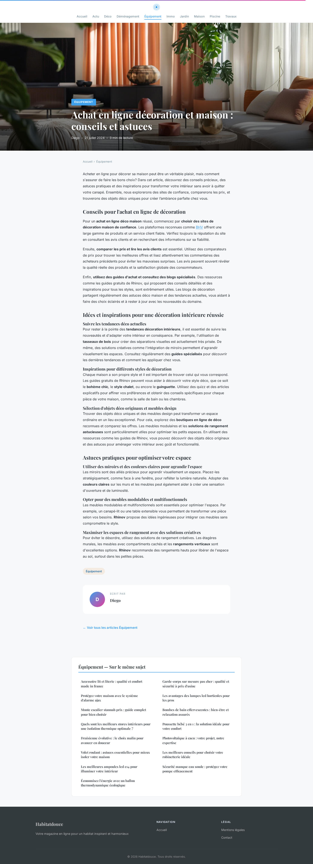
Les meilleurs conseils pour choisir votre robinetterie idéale (192, 754)
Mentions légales (233, 830)
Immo (171, 16)
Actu (95, 16)
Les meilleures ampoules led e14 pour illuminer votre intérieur (109, 768)
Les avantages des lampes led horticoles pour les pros (196, 698)
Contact (226, 837)
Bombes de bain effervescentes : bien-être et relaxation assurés (195, 712)
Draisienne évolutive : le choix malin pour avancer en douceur (112, 740)
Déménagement (128, 16)
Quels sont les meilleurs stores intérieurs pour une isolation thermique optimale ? (116, 726)
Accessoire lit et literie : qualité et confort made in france (111, 683)
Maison (199, 16)
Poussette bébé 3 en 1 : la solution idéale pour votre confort (196, 726)
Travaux (231, 16)
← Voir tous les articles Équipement (110, 628)
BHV (199, 227)
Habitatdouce (49, 824)
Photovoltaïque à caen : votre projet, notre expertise (193, 740)
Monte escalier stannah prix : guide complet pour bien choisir (113, 712)
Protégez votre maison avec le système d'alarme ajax (109, 698)
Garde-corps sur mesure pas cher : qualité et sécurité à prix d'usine (195, 683)
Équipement (152, 16)
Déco (108, 16)
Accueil (82, 16)
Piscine (215, 16)
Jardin (184, 16)
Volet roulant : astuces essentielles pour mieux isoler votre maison (115, 754)
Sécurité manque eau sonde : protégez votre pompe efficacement (194, 768)
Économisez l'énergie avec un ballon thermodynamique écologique (108, 783)
